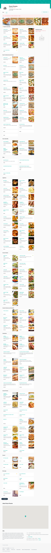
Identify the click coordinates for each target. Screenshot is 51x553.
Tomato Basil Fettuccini (21, 402)
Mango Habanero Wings (22, 231)
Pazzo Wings (21, 223)
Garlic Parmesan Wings (5, 239)
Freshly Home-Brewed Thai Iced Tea (22, 484)
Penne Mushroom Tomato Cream (8, 414)
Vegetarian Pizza (22, 103)
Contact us (8, 549)
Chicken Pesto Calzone (5, 326)
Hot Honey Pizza (22, 124)
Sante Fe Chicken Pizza (6, 124)
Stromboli (20, 325)
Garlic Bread (21, 188)
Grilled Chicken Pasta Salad (21, 293)
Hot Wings (4, 216)
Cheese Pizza (5, 29)
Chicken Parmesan (22, 414)
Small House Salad (5, 256)
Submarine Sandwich (6, 351)
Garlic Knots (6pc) (6, 195)
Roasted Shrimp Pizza (21, 96)
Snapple (20, 478)
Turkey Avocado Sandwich (21, 375)
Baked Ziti (4, 419)
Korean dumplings (6, 246)
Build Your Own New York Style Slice (5, 104)
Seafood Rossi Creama (5, 435)
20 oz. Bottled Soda (22, 473)
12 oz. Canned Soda (6, 50)
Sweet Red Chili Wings (21, 239)
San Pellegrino (21, 491)
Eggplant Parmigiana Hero (22, 336)
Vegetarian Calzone (21, 318)
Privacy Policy (19, 549)
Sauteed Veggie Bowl (5, 293)
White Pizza (5, 110)
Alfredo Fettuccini (22, 393)
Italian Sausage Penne (21, 435)
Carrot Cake (21, 464)
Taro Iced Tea (5, 491)
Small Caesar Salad (5, 264)
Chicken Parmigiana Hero (5, 336)
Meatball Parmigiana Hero (5, 344)
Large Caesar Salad (22, 263)
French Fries (5, 36)
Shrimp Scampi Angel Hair (5, 427)
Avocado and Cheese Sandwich (24, 351)
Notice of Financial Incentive (26, 549)
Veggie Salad (5, 276)
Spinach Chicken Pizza (5, 73)
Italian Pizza (21, 29)
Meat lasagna (5, 450)
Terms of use (13, 549)
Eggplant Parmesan (21, 443)
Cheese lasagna (21, 450)
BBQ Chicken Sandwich (5, 375)
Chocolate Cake (5, 464)
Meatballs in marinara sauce (5, 202)
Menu (3, 12)
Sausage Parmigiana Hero (22, 344)
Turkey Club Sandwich (5, 368)
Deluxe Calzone (21, 310)
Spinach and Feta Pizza (6, 96)
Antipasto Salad (21, 43)
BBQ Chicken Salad (21, 277)
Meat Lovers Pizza (21, 88)
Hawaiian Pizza (21, 110)
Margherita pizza (6, 117)
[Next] (48, 21)
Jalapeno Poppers (22, 216)
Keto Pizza (5, 65)
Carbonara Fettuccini (5, 402)
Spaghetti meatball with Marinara (5, 394)
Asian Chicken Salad (5, 300)
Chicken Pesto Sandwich (21, 368)
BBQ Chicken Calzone (5, 318)
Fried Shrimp (21, 246)
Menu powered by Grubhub (31, 26)
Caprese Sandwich (4, 360)
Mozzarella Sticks (22, 36)
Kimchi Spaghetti (6, 141)
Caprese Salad (21, 284)
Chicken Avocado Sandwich (7, 382)
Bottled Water (5, 478)
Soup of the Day (5, 230)
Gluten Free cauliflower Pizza (22, 58)
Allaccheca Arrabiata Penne (5, 443)
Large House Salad (22, 255)
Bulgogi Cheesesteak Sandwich (5, 149)
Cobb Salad (5, 43)
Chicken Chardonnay (21, 420)
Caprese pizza (21, 117)
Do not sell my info (34, 549)
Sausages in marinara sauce (21, 202)
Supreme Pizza (5, 80)
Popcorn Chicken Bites (22, 181)
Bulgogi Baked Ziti (22, 141)
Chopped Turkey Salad (5, 285)
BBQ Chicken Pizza (21, 73)
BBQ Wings (5, 180)
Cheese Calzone (5, 310)
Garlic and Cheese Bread (6, 210)
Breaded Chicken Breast (23, 382)
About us (4, 549)
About (6, 12)
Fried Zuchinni (5, 223)
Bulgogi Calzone (21, 148)
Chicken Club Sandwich (22, 359)
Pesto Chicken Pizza (21, 80)
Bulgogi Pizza (21, 65)
